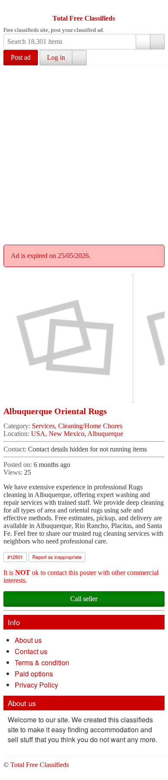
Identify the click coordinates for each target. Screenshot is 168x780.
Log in (56, 57)
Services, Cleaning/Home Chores (77, 426)
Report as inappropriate (56, 556)
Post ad (21, 57)
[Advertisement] (84, 154)
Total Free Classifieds (84, 18)
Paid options (34, 674)
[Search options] (143, 41)
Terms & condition (42, 662)
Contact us (31, 651)
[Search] (157, 41)
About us (28, 640)
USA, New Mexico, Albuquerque (77, 433)
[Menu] (10, 8)
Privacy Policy (36, 685)
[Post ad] (27, 8)
